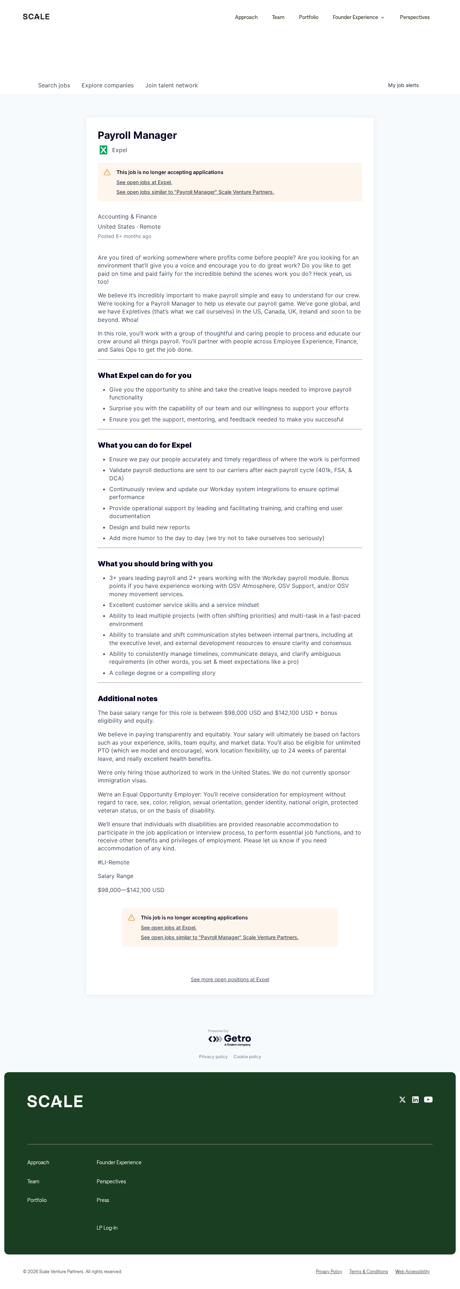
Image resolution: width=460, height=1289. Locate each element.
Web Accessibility (412, 1271)
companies (108, 85)
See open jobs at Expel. (144, 182)
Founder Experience (119, 1162)
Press (103, 1200)
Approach (246, 17)
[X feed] (402, 1100)
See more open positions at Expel (230, 979)
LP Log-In (107, 1228)
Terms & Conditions (368, 1271)
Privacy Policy (329, 1271)
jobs (54, 85)
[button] (359, 17)
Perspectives (415, 17)
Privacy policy (213, 1056)
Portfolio (308, 17)
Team (278, 17)
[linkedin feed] (415, 1100)
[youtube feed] (428, 1100)
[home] (36, 17)
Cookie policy (247, 1056)
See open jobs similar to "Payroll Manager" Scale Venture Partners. (195, 192)
